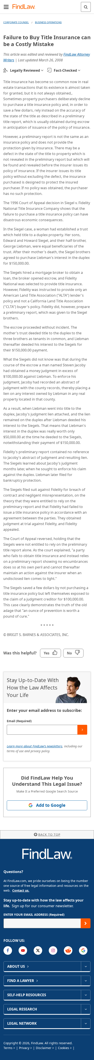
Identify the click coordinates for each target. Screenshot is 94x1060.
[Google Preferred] (83, 950)
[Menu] (6, 6)
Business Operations (48, 22)
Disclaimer (43, 1048)
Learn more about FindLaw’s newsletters (34, 746)
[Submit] (82, 730)
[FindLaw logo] (25, 7)
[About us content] (85, 966)
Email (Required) (19, 721)
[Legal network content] (85, 1023)
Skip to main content (47, 5)
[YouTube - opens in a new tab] (23, 950)
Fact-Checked (65, 70)
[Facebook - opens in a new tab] (7, 950)
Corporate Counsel (16, 22)
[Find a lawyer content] (85, 980)
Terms (7, 1048)
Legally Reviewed (25, 70)
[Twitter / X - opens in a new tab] (38, 950)
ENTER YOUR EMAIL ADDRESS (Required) (33, 914)
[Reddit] (68, 950)
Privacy (24, 1048)
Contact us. (20, 890)
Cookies (63, 1048)
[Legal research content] (85, 1009)
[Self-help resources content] (85, 995)
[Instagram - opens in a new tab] (53, 950)
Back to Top (49, 834)
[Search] (86, 7)
